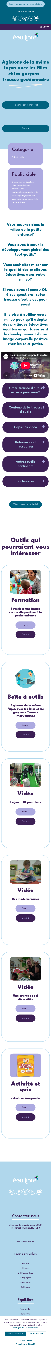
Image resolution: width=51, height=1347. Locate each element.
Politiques (25, 1287)
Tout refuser (36, 1334)
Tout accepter (15, 1334)
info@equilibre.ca (25, 11)
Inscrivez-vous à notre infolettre (25, 4)
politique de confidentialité (25, 1328)
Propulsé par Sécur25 (25, 1344)
